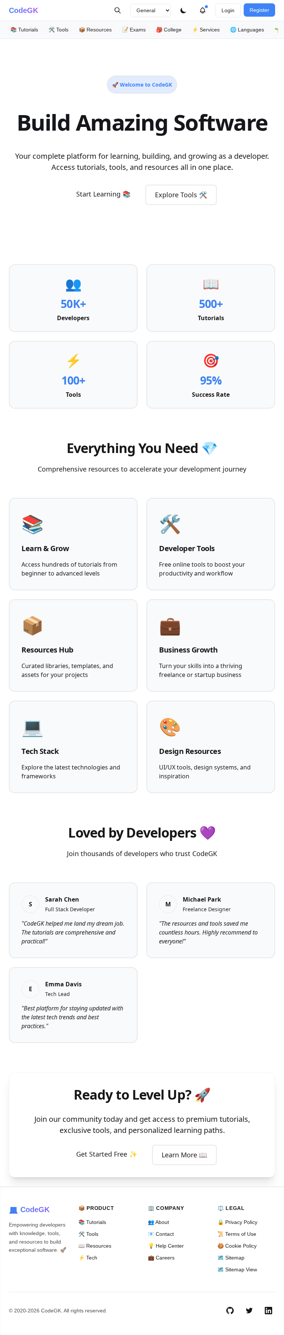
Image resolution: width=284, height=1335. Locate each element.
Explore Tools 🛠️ (181, 194)
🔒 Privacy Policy (237, 1222)
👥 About (158, 1222)
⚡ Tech (87, 1258)
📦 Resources (95, 30)
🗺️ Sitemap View (237, 1269)
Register (259, 10)
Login (228, 10)
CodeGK (23, 10)
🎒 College (169, 30)
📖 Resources (94, 1246)
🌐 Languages (247, 30)
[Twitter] (249, 1310)
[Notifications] (202, 10)
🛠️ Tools (58, 30)
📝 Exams (134, 30)
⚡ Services (206, 30)
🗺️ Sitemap (230, 1258)
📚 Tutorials (24, 30)
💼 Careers (161, 1258)
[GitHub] (230, 1310)
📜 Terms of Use (236, 1234)
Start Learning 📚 (103, 193)
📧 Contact (161, 1234)
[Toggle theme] (183, 10)
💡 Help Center (166, 1246)
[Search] (117, 10)
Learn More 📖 (184, 1154)
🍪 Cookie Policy (237, 1246)
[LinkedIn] (268, 1310)
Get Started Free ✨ (106, 1154)
